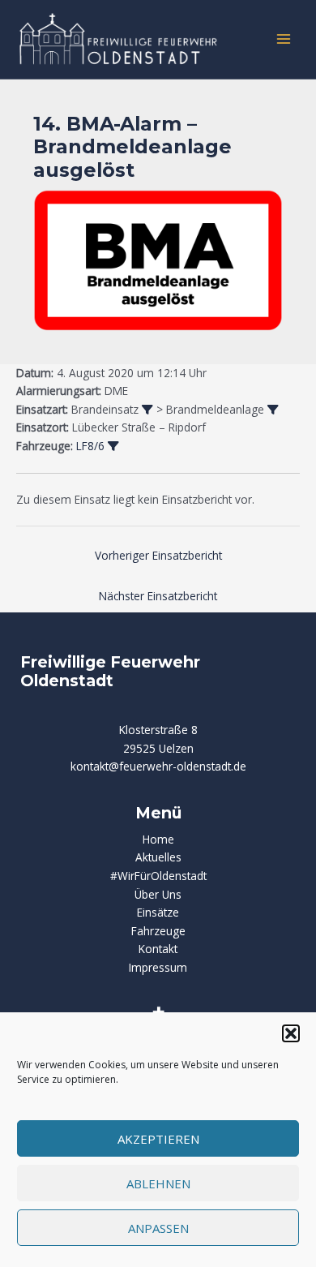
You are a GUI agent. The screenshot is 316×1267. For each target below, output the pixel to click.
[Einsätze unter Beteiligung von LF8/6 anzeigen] (113, 447)
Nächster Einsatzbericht (158, 595)
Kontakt (158, 948)
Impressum (158, 967)
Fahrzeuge (158, 930)
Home (158, 839)
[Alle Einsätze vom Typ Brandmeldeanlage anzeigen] (273, 410)
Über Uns (158, 894)
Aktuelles (158, 857)
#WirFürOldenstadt (158, 875)
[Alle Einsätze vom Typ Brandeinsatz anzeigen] (147, 410)
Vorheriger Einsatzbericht (158, 555)
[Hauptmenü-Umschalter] (284, 39)
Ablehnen (158, 1183)
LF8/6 (90, 445)
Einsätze (158, 912)
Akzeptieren (158, 1139)
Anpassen (158, 1228)
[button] (291, 1033)
